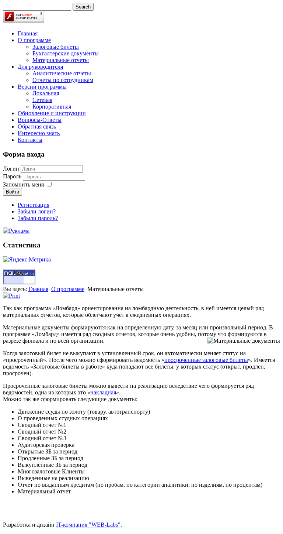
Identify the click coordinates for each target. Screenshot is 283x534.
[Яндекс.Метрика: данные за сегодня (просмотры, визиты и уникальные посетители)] (27, 259)
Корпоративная (51, 106)
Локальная (45, 93)
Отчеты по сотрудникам (62, 80)
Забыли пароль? (38, 218)
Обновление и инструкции (52, 113)
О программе (34, 40)
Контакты (30, 140)
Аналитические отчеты (61, 73)
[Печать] (11, 295)
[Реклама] (16, 230)
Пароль (13, 176)
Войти (12, 192)
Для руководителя (40, 67)
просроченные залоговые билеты (206, 360)
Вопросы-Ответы (40, 120)
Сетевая (42, 100)
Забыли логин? (37, 211)
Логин (11, 168)
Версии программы (42, 86)
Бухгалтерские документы (65, 53)
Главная (28, 33)
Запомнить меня (23, 184)
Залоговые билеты (55, 47)
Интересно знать (39, 133)
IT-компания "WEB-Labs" (88, 524)
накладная (103, 392)
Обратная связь (37, 126)
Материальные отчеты (60, 60)
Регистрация (33, 205)
